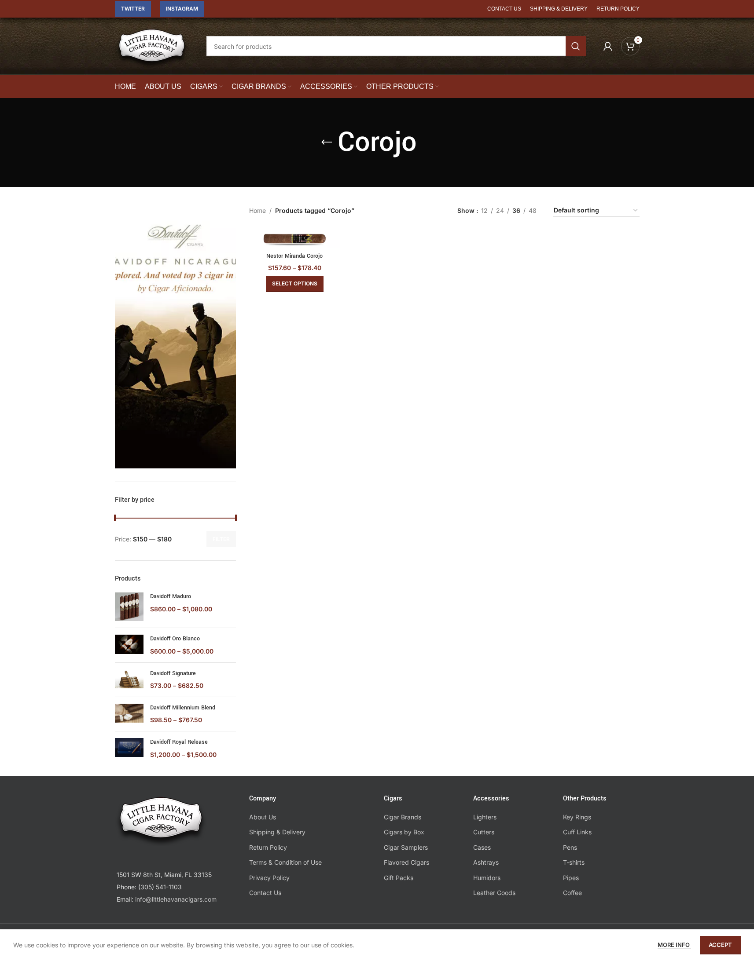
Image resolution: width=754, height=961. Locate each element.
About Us (262, 817)
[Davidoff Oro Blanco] (129, 645)
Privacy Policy (269, 877)
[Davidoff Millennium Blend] (129, 714)
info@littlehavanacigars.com (176, 899)
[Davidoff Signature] (129, 679)
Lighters (485, 817)
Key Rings (577, 817)
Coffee (572, 892)
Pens (570, 847)
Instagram (182, 8)
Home (257, 210)
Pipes (571, 877)
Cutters (483, 832)
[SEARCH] (576, 46)
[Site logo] (152, 52)
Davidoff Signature (173, 673)
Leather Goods (494, 892)
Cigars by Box (404, 832)
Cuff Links (577, 832)
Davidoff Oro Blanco (175, 639)
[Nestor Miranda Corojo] (294, 239)
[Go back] (327, 142)
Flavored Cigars (406, 862)
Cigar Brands (402, 817)
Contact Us (265, 892)
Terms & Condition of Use (285, 862)
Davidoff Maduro (170, 596)
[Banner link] (175, 336)
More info (674, 944)
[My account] (608, 46)
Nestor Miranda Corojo (294, 256)
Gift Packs (398, 877)
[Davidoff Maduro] (129, 606)
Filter (221, 539)
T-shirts (574, 862)
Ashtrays (486, 862)
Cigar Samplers (406, 847)
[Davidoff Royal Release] (129, 748)
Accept (720, 944)
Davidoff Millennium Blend (182, 708)
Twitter (133, 8)
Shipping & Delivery (277, 832)
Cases (482, 847)
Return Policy (268, 847)
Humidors (486, 877)
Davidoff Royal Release (179, 742)
